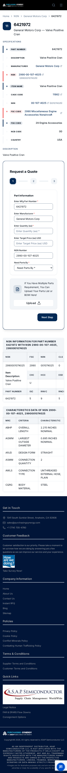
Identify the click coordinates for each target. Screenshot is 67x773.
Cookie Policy (10, 636)
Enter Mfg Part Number (26, 201)
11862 (56, 94)
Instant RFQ (9, 603)
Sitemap (7, 613)
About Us (8, 593)
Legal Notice (9, 707)
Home (6, 16)
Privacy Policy (10, 631)
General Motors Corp (35, 16)
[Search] (54, 5)
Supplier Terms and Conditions (19, 663)
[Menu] (61, 5)
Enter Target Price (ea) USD (27, 238)
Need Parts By (21, 262)
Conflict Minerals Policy (15, 640)
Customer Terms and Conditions (20, 668)
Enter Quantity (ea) (24, 226)
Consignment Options (14, 717)
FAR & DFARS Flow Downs (17, 712)
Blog (5, 608)
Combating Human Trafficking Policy (22, 645)
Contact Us (9, 598)
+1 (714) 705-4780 (16, 527)
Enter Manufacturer (24, 213)
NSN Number (20, 250)
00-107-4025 (38, 102)
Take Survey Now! (12, 570)
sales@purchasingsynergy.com (23, 522)
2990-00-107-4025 (30, 74)
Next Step (47, 317)
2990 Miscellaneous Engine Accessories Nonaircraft (41, 113)
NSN (16, 16)
